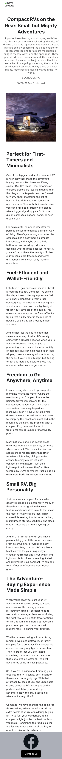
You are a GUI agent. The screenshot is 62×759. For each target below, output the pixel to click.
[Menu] (55, 7)
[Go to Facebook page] (31, 741)
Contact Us (31, 753)
